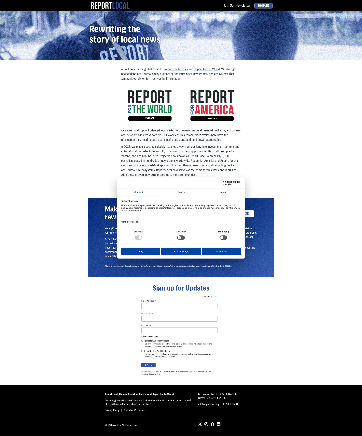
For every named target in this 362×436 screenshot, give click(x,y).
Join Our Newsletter (237, 5)
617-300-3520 (230, 404)
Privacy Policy (112, 410)
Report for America (176, 69)
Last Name (146, 325)
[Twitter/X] (200, 424)
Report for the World (207, 69)
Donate (263, 5)
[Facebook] (212, 424)
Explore (150, 118)
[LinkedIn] (218, 424)
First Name (147, 314)
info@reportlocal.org (208, 404)
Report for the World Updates (157, 351)
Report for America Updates (156, 341)
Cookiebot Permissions (134, 410)
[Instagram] (206, 424)
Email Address (148, 301)
